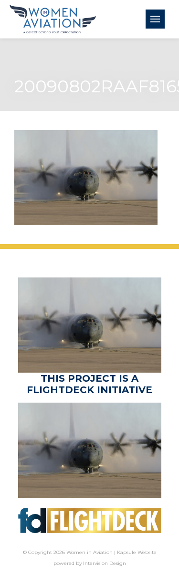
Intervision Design (104, 563)
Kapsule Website (137, 552)
